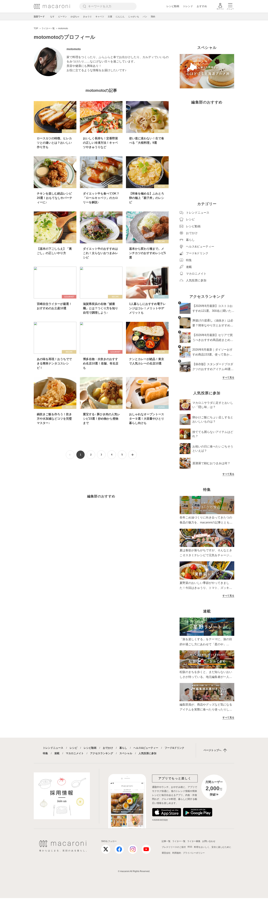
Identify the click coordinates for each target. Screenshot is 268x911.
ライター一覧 (178, 841)
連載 (56, 753)
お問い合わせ (208, 841)
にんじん (120, 16)
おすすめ (202, 6)
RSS (190, 847)
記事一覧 (166, 841)
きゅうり (87, 16)
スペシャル (125, 753)
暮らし (123, 747)
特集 (45, 753)
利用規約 (176, 853)
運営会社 (166, 853)
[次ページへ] (132, 454)
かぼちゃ (75, 16)
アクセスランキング (101, 753)
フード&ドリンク (174, 747)
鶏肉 (153, 16)
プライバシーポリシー (194, 853)
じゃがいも (133, 16)
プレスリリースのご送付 (174, 847)
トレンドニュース (53, 747)
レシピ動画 (172, 6)
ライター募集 (193, 841)
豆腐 (110, 16)
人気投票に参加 (147, 753)
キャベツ (99, 16)
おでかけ (108, 747)
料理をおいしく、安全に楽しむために (212, 847)
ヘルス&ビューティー (145, 747)
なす (52, 16)
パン (145, 16)
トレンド (188, 6)
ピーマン (62, 16)
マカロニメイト (75, 753)
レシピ (73, 747)
